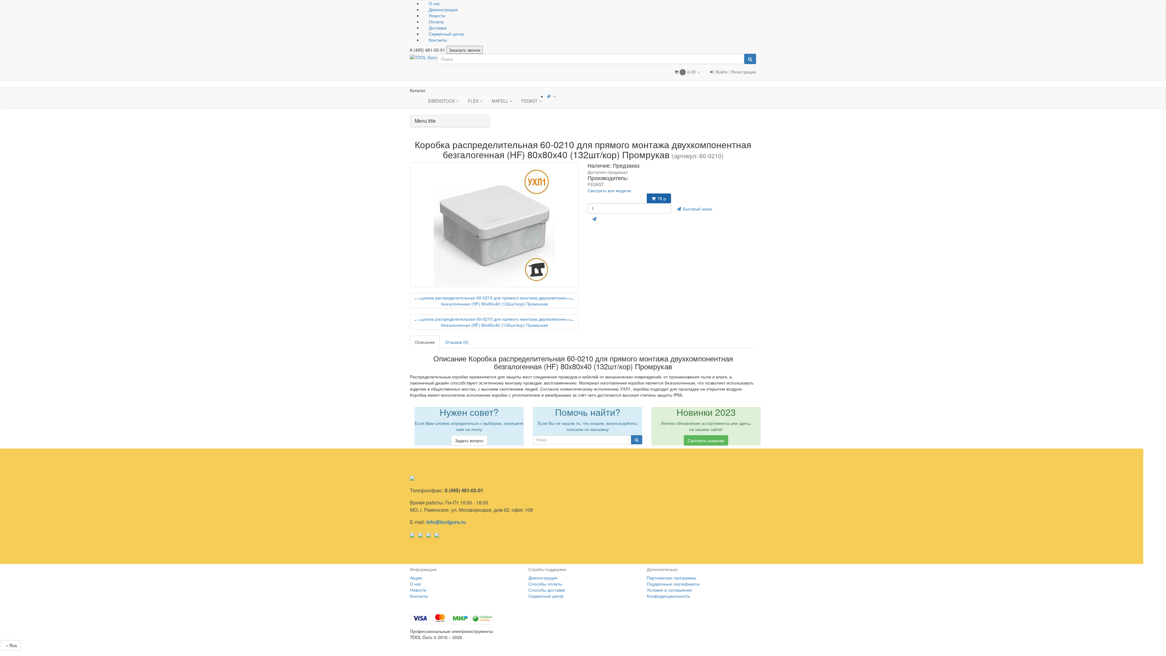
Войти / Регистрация (735, 72)
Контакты (437, 40)
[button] (686, 72)
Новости (436, 15)
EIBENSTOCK (442, 101)
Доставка (437, 28)
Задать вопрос (469, 440)
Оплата (436, 22)
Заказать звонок (464, 50)
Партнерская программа (671, 578)
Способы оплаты (545, 584)
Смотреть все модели (609, 190)
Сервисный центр (446, 34)
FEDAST (530, 101)
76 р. (661, 198)
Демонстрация (443, 9)
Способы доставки (546, 590)
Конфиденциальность (668, 596)
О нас (434, 3)
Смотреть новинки (706, 440)
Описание (425, 342)
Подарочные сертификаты (673, 584)
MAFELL (501, 101)
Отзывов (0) (457, 342)
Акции (416, 578)
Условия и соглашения (669, 590)
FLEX (474, 101)
